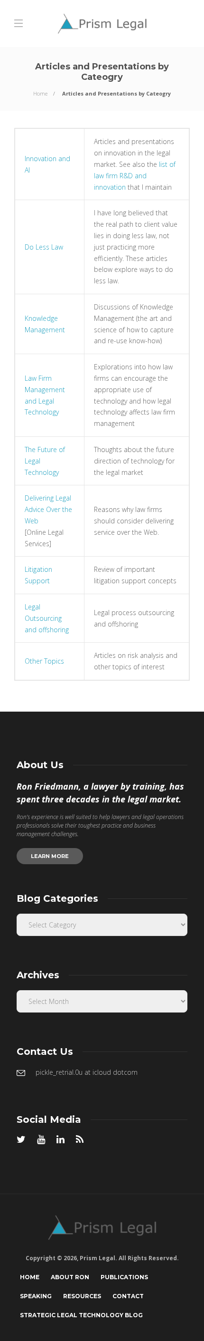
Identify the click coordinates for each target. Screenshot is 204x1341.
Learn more (50, 856)
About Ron (70, 1277)
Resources (82, 1296)
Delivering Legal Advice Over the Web (48, 509)
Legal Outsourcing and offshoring (47, 618)
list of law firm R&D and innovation (135, 176)
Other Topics (44, 661)
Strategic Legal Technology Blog (81, 1315)
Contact (128, 1296)
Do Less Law (44, 246)
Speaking (36, 1296)
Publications (124, 1277)
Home (40, 93)
